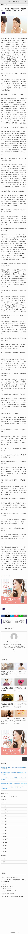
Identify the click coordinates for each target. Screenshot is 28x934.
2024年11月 (5, 842)
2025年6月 (5, 821)
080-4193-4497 (11, 893)
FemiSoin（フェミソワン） (14, 641)
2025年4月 (5, 827)
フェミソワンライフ (14, 1)
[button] (3, 616)
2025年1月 (5, 836)
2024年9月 (5, 848)
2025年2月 (5, 833)
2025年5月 (5, 824)
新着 (3, 13)
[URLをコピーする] (25, 616)
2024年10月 (5, 845)
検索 (24, 759)
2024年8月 (5, 851)
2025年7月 (5, 818)
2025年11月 (5, 815)
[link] (14, 652)
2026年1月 (5, 809)
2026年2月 (5, 806)
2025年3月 (5, 830)
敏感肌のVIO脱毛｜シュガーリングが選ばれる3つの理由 (14, 783)
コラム (4, 858)
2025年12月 (5, 812)
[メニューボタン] (1, 1)
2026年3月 (5, 802)
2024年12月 (5, 839)
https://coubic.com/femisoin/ (17, 896)
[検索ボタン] (26, 1)
